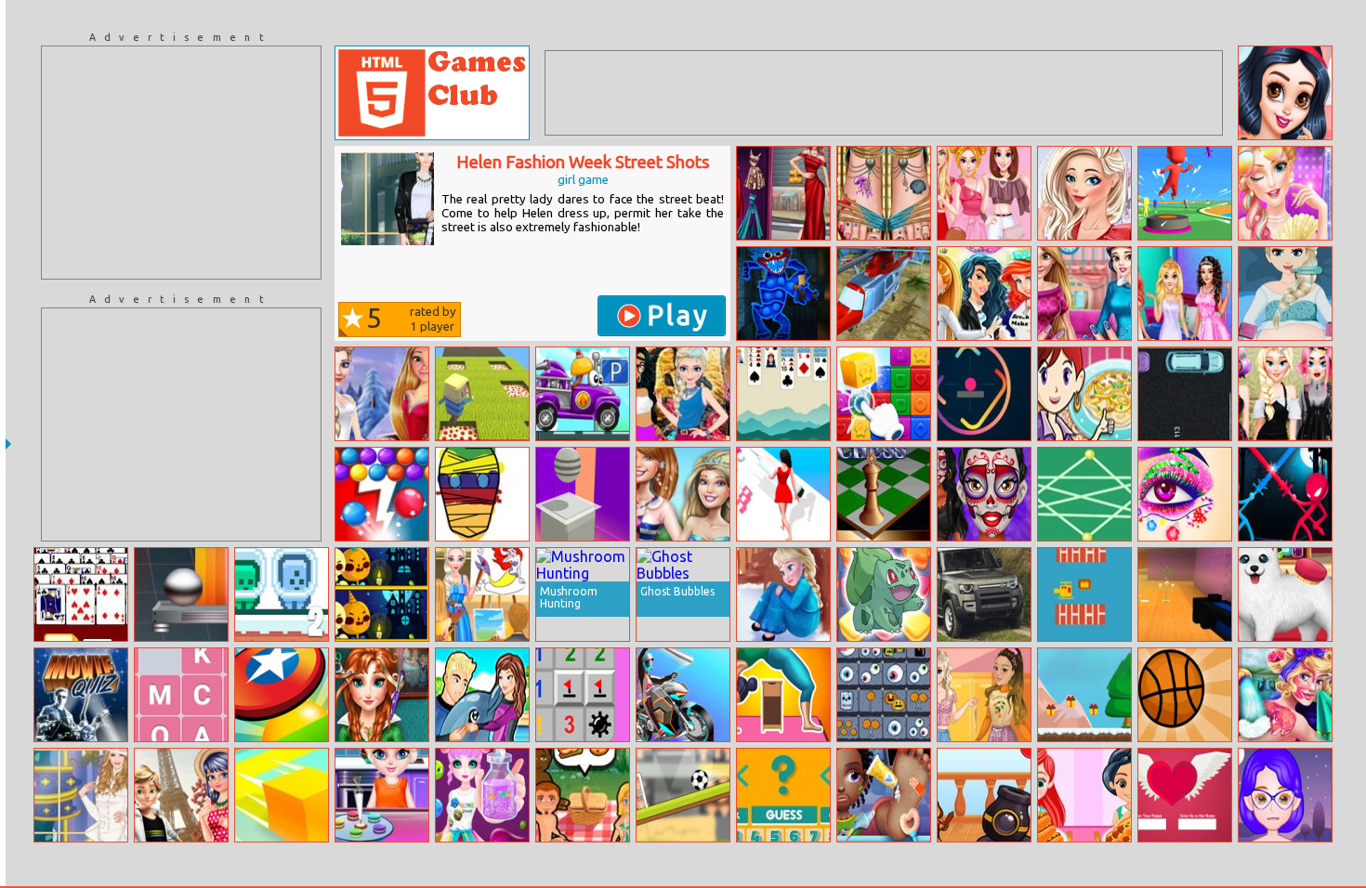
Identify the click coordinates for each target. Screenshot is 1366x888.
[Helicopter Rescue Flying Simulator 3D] (883, 293)
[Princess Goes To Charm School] (683, 494)
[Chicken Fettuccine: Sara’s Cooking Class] (1084, 393)
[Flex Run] (783, 694)
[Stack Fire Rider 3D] (582, 494)
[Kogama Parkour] (482, 393)
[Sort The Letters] (181, 694)
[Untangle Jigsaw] (1084, 494)
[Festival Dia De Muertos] (984, 494)
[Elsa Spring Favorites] (1084, 193)
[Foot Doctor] (883, 795)
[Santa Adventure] (1084, 694)
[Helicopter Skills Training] (1084, 594)
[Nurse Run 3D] (783, 494)
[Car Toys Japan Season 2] (582, 393)
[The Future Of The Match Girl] (783, 594)
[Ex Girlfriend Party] (984, 293)
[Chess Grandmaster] (883, 494)
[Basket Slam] (1184, 694)
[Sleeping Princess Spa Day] (1285, 694)
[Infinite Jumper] (984, 393)
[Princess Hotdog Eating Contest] (1084, 795)
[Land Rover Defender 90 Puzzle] (984, 594)
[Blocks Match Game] (883, 393)
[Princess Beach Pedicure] (883, 193)
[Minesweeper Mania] (582, 694)
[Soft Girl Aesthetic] (984, 694)
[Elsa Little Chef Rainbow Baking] (382, 795)
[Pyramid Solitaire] (80, 594)
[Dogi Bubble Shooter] (984, 795)
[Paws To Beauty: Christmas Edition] (1285, 594)
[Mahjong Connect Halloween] (883, 694)
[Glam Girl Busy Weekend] (783, 193)
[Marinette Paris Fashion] (181, 795)
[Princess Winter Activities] (382, 393)
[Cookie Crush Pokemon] (883, 594)
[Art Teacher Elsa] (482, 594)
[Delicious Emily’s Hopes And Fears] (582, 795)
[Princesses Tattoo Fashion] (683, 393)
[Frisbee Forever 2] (281, 694)
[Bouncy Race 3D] (1184, 193)
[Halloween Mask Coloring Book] (482, 494)
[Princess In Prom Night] (1184, 293)
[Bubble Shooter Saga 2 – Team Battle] (382, 494)
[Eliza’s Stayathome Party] (1285, 393)
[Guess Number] (783, 795)
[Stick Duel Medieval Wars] (1285, 494)
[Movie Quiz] (80, 694)
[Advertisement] (181, 162)
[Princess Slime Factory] (482, 795)
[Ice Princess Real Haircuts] (382, 694)
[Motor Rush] (683, 694)
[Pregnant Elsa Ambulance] (1285, 293)
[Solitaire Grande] (783, 393)
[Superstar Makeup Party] (1285, 193)
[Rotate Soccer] (683, 795)
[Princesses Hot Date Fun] (1285, 93)
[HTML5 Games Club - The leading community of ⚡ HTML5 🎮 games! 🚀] (432, 93)
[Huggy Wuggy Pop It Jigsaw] (783, 293)
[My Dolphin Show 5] (482, 694)
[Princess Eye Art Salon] (1184, 494)
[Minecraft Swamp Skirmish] (1184, 594)
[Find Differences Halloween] (382, 594)
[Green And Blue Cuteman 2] (281, 594)
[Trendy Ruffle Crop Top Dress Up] (984, 193)
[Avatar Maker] (1285, 795)
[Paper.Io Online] (281, 795)
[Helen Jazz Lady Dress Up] (80, 795)
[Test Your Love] (1184, 795)
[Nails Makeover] (1084, 293)
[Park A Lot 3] (1184, 393)
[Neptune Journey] (181, 594)
